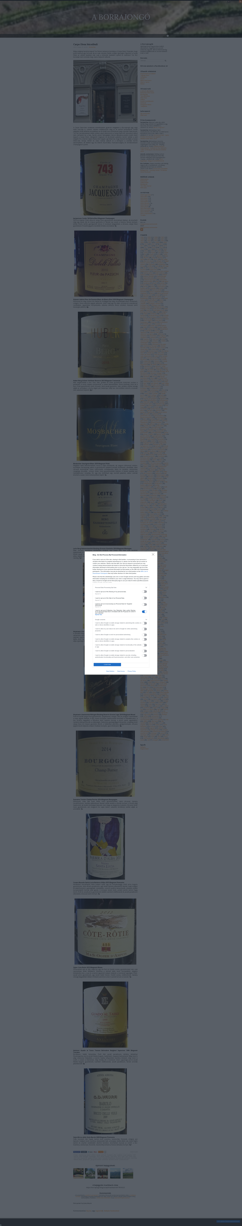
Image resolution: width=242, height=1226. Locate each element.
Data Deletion (110, 671)
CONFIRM (107, 664)
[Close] (154, 555)
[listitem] (121, 587)
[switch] (144, 591)
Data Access (121, 671)
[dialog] (121, 613)
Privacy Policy (132, 671)
